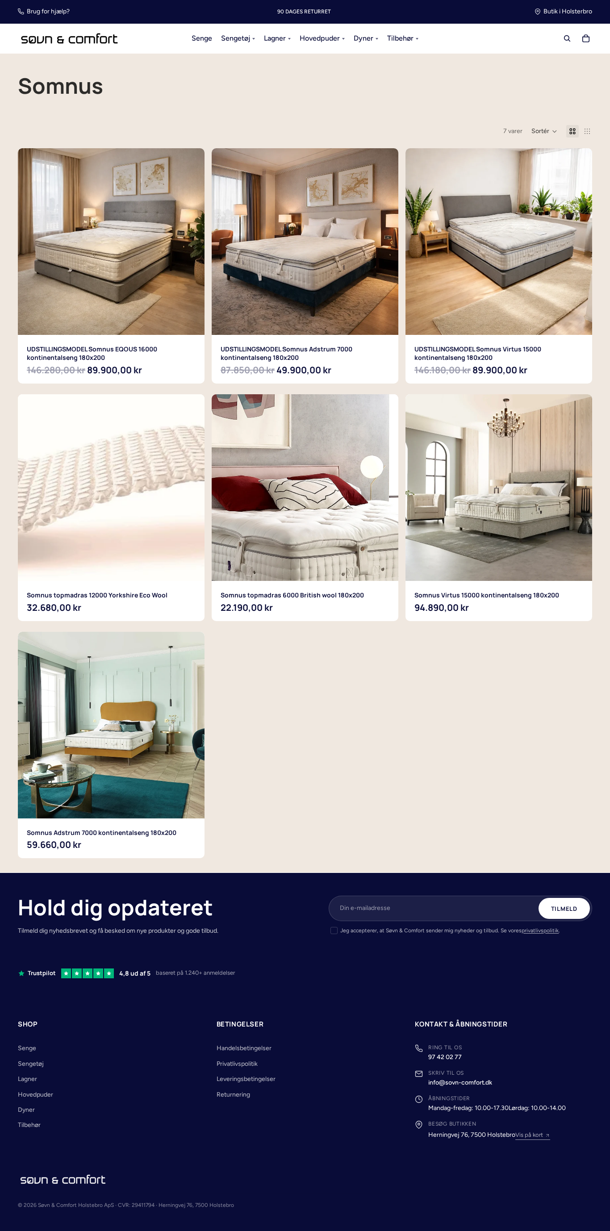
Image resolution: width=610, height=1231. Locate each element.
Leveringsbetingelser (246, 1079)
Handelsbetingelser (244, 1048)
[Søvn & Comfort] (63, 1179)
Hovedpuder (35, 1094)
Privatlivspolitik (237, 1064)
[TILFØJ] (191, 321)
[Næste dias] (191, 487)
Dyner (26, 1110)
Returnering (233, 1094)
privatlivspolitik (540, 930)
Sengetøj (31, 1064)
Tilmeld (564, 909)
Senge (27, 1048)
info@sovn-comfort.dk (460, 1082)
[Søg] (567, 39)
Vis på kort (529, 1134)
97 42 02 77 (445, 1057)
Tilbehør (29, 1125)
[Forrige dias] (31, 487)
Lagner (27, 1079)
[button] (544, 131)
